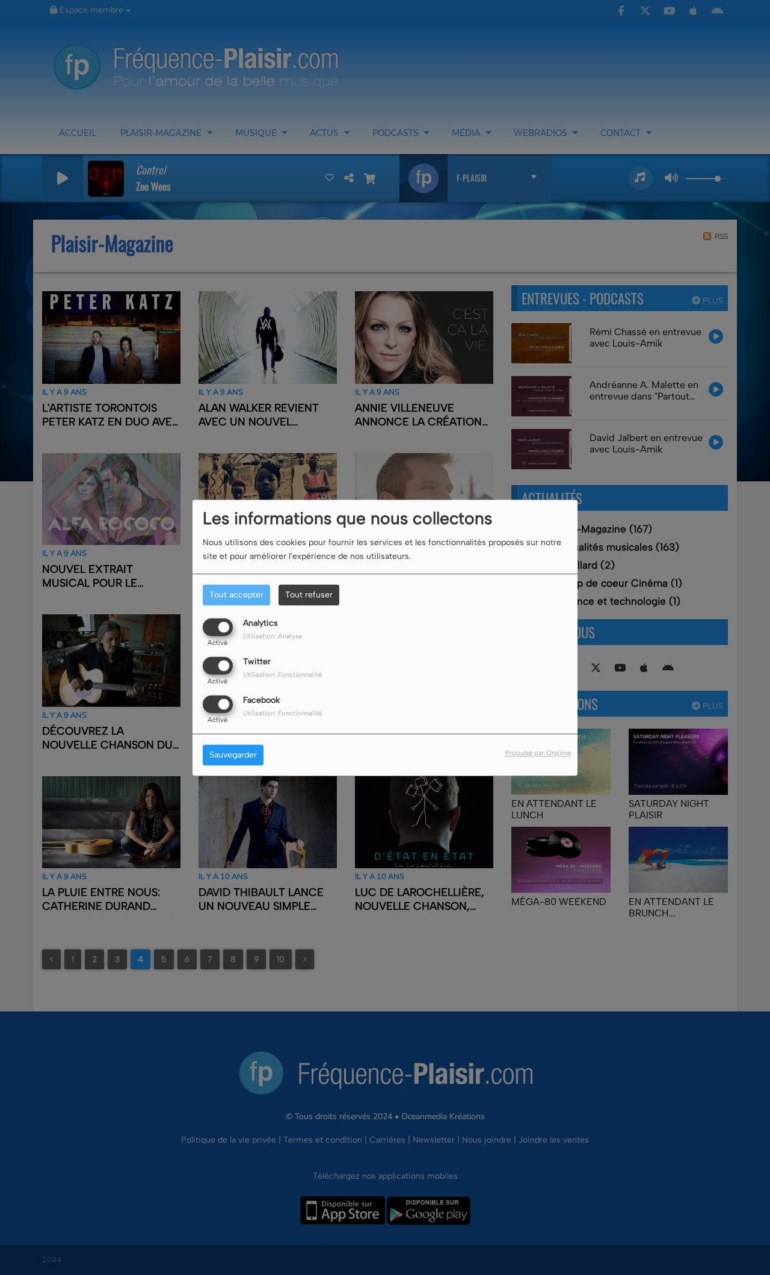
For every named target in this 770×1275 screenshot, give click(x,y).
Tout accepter (236, 595)
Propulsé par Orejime (538, 753)
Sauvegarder (233, 755)
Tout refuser (309, 595)
